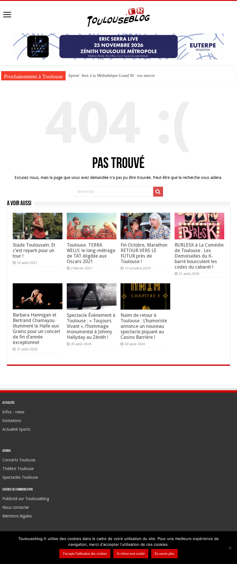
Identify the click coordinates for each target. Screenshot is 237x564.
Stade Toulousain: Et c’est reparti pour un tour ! (34, 250)
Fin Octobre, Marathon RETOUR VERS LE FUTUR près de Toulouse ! (144, 253)
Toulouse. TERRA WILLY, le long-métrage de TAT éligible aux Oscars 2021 (91, 253)
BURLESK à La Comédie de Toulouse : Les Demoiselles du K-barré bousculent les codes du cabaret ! (199, 256)
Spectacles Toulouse (20, 477)
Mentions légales (17, 516)
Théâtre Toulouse (18, 468)
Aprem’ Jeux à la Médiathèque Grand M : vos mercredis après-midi (123, 75)
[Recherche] (158, 192)
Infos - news (13, 412)
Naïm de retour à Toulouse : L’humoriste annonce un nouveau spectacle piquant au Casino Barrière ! (144, 326)
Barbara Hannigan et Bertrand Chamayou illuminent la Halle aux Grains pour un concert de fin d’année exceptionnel (36, 328)
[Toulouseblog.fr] (118, 16)
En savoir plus (164, 554)
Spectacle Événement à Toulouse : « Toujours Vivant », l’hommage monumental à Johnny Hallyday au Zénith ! (91, 326)
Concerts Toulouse (18, 460)
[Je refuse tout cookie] (230, 548)
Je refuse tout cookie (131, 554)
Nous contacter (15, 507)
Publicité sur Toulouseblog (25, 498)
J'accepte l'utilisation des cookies (85, 554)
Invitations (11, 420)
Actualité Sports (16, 429)
